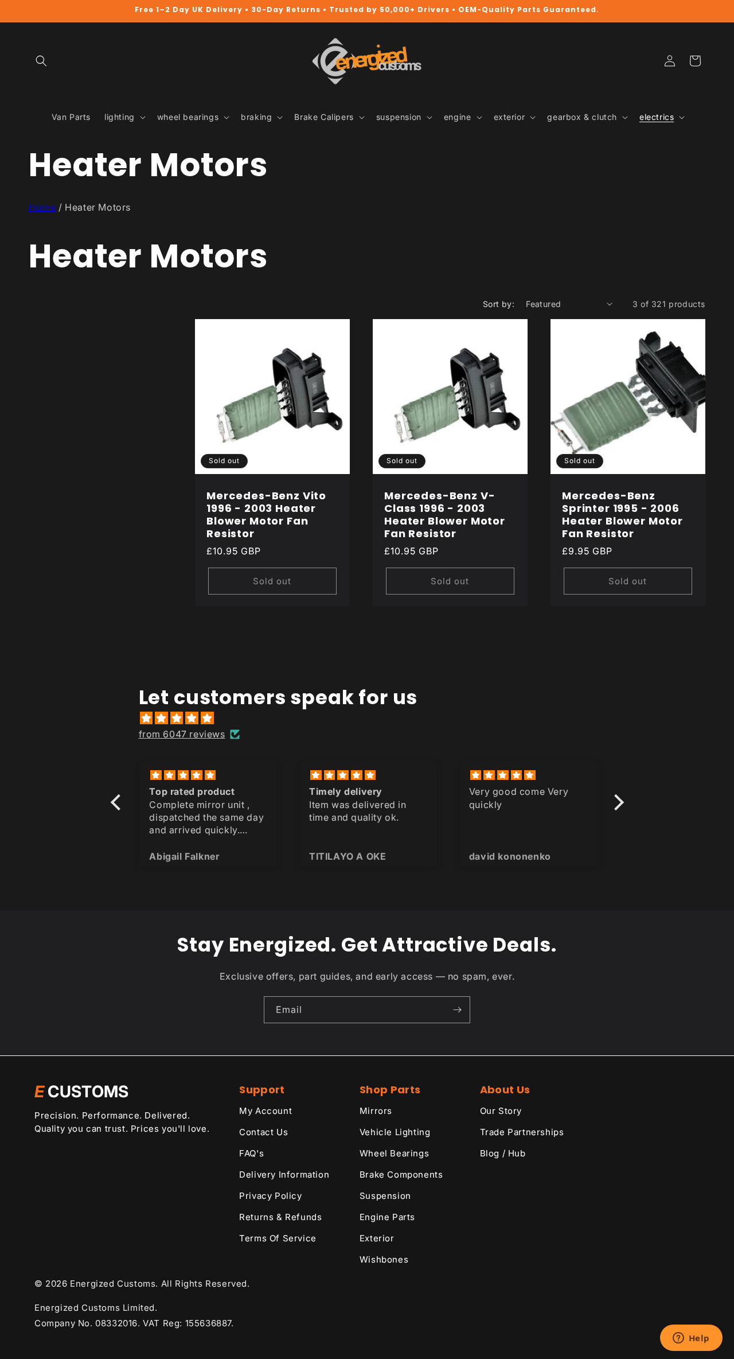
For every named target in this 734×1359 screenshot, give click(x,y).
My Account (265, 1110)
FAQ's (251, 1153)
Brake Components (401, 1174)
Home (42, 207)
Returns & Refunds (280, 1217)
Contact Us (263, 1132)
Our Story (501, 1110)
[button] (41, 60)
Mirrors (376, 1110)
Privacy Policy (270, 1195)
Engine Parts (387, 1217)
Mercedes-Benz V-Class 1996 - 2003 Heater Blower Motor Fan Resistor (444, 514)
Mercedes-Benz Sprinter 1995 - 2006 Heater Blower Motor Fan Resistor (622, 514)
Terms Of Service (278, 1238)
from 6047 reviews (182, 734)
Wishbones (384, 1259)
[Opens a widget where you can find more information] (691, 1339)
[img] (373, 718)
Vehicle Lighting (395, 1132)
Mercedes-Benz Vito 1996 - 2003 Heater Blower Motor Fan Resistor (266, 514)
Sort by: (498, 304)
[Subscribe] (457, 1009)
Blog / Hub (503, 1153)
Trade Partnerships (522, 1132)
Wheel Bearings (394, 1153)
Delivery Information (284, 1174)
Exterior (377, 1238)
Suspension (385, 1195)
